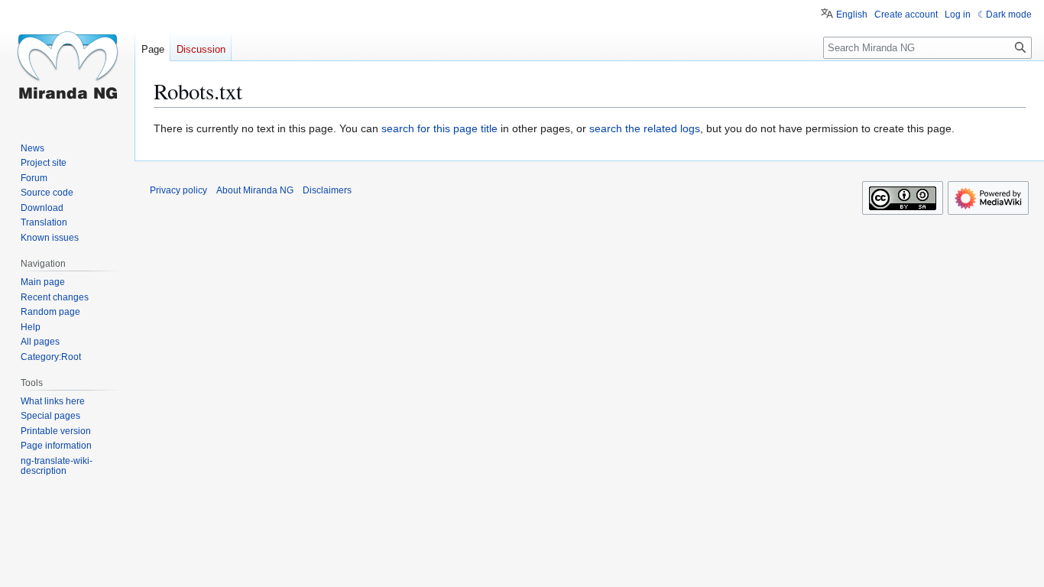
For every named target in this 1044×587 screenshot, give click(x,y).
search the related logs (644, 128)
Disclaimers (327, 190)
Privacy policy (178, 190)
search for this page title (439, 128)
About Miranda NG (254, 190)
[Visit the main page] (67, 61)
